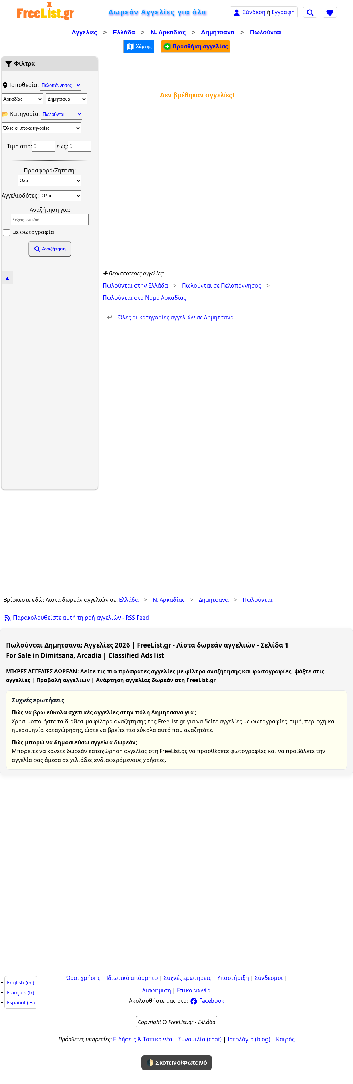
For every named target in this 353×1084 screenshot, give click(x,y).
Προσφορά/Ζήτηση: (50, 170)
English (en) (20, 982)
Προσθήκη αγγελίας (199, 46)
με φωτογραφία (32, 232)
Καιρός (285, 1039)
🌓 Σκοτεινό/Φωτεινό (176, 1062)
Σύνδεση (254, 12)
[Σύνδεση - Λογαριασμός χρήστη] (237, 12)
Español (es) (21, 1002)
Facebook (211, 1000)
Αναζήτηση (53, 248)
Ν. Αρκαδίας (168, 32)
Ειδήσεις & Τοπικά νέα (142, 1039)
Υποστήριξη (233, 978)
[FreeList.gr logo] (45, 12)
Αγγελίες (84, 32)
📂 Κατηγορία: (21, 114)
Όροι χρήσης (83, 978)
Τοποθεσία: (24, 85)
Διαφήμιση (156, 990)
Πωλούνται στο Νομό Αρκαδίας (144, 297)
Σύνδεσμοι (269, 978)
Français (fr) (20, 992)
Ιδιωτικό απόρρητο (132, 978)
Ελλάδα (124, 32)
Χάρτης (143, 46)
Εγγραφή (283, 12)
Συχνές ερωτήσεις (187, 978)
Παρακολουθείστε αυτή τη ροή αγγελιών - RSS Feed (80, 617)
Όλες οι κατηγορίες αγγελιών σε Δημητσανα (170, 317)
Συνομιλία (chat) (200, 1039)
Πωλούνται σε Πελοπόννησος (221, 285)
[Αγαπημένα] (330, 12)
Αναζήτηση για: (50, 209)
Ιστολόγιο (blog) (249, 1039)
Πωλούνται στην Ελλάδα (135, 285)
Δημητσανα (217, 32)
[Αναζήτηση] (310, 12)
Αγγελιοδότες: (21, 195)
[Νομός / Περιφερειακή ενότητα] (22, 98)
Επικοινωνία (194, 990)
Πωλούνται (266, 32)
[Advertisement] (49, 385)
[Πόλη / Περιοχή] (66, 98)
